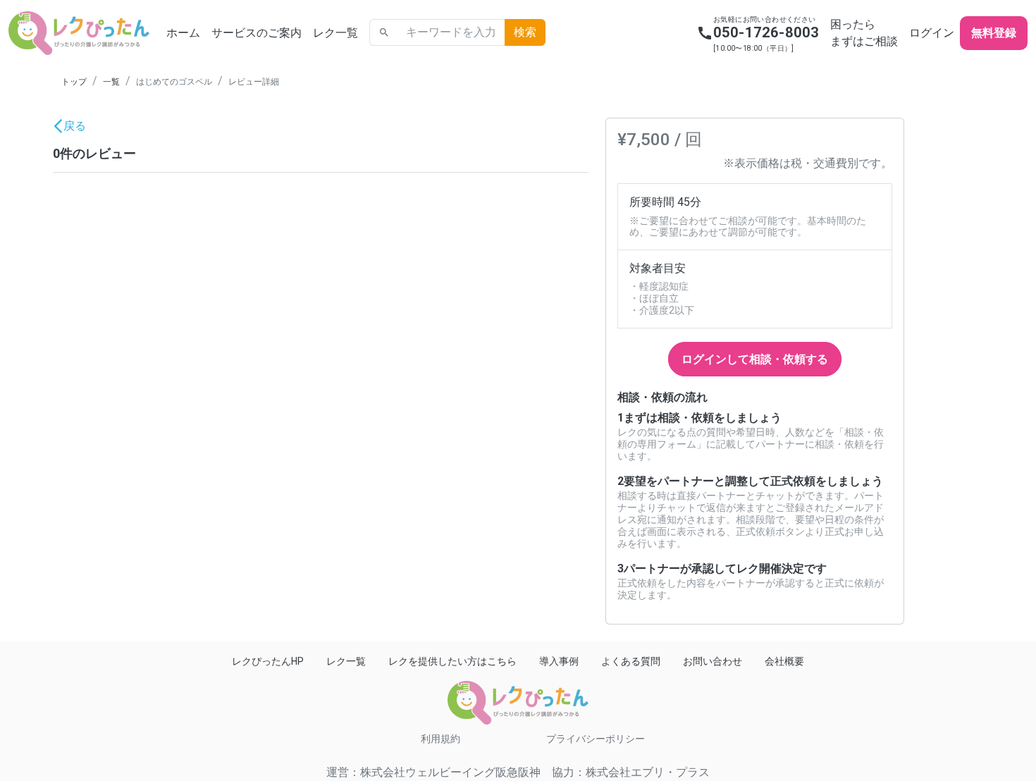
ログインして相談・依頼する (755, 359)
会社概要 (784, 661)
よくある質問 (630, 661)
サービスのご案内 (256, 32)
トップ (74, 82)
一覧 (111, 82)
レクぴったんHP (268, 661)
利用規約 (440, 738)
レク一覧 (335, 32)
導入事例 (559, 661)
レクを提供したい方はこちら (452, 661)
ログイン (931, 32)
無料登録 (993, 32)
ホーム (183, 32)
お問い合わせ (712, 661)
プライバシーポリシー (595, 738)
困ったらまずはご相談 (864, 33)
